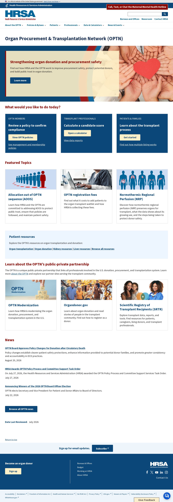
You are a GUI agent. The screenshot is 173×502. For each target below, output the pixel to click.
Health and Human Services (63, 494)
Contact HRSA (161, 19)
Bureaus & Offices (84, 463)
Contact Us (162, 477)
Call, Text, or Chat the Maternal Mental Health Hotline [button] (137, 6)
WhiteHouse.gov (11, 497)
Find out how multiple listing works (138, 144)
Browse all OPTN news (21, 409)
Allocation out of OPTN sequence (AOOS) (25, 197)
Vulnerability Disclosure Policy (142, 494)
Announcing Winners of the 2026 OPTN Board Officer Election (38, 386)
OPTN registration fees (80, 195)
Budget (80, 467)
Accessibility (9, 494)
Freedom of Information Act (40, 494)
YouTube (156, 472)
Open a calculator (77, 133)
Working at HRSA (84, 471)
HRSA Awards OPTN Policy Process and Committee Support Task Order (42, 368)
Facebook (147, 472)
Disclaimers (21, 494)
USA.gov (106, 494)
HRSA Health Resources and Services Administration (159, 465)
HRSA (20, 15)
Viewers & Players (120, 494)
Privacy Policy (94, 494)
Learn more (20, 80)
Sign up (13, 471)
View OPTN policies (22, 137)
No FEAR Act (81, 494)
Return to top (11, 439)
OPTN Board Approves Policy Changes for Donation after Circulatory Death (45, 348)
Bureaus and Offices (129, 19)
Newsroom (146, 19)
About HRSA (82, 475)
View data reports (73, 140)
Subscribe (101, 448)
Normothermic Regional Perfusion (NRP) (137, 197)
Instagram (166, 472)
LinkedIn (161, 472)
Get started (130, 137)
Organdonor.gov (76, 305)
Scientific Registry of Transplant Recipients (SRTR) (141, 307)
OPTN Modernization (23, 305)
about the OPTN (19, 273)
